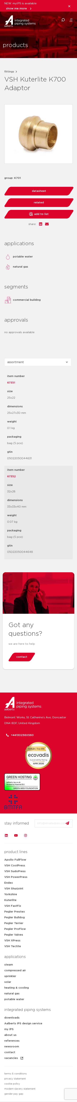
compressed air (15, 970)
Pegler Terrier (13, 923)
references (12, 1040)
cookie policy (12, 1084)
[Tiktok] (35, 835)
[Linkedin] (6, 835)
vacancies (11, 1058)
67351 (11, 382)
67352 (11, 476)
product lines (15, 852)
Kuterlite (10, 900)
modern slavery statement (19, 1089)
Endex (8, 882)
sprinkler (10, 976)
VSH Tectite (12, 946)
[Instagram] (26, 835)
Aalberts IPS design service (23, 1023)
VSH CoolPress (14, 865)
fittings (9, 71)
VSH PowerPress (15, 877)
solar (7, 982)
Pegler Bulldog (14, 917)
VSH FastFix (12, 906)
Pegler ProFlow (15, 929)
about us (10, 1035)
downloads (12, 1017)
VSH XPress (12, 940)
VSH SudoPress (15, 871)
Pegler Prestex (14, 911)
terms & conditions (15, 1074)
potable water (14, 999)
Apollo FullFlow (15, 859)
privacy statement (15, 1079)
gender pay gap (13, 1094)
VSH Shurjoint (13, 888)
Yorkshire (10, 894)
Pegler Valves (13, 934)
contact (9, 1052)
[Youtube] (16, 835)
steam (8, 964)
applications (15, 957)
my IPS (9, 1029)
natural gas (12, 993)
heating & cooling (16, 987)
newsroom (11, 1046)
